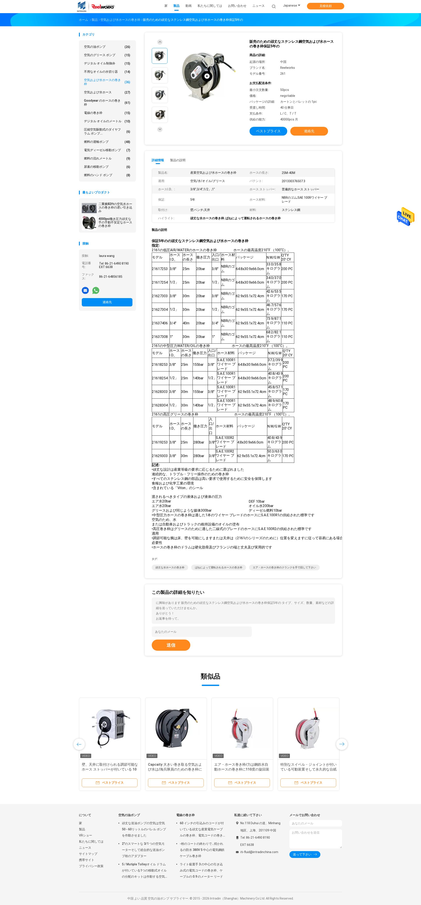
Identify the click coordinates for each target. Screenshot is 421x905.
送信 (171, 645)
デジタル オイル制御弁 (107, 63)
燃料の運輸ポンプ (107, 142)
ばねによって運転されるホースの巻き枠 (218, 567)
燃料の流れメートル (107, 158)
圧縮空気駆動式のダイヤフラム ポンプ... (107, 131)
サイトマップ (88, 854)
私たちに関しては (91, 841)
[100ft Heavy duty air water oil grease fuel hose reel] (207, 76)
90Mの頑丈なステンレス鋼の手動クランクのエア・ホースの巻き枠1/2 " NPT (176, 769)
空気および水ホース (107, 92)
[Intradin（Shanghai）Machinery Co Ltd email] (85, 290)
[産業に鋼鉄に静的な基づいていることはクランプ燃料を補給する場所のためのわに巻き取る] (110, 728)
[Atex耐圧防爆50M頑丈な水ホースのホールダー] (242, 728)
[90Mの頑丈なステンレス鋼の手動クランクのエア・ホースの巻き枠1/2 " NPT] (176, 728)
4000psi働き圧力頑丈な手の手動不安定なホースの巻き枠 (115, 222)
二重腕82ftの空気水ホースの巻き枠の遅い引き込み (115, 207)
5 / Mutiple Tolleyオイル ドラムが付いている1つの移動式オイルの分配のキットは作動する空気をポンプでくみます (144, 871)
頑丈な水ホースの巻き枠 (169, 567)
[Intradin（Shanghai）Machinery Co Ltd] (96, 6)
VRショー (85, 835)
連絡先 (107, 302)
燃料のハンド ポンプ (107, 175)
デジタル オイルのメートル (107, 121)
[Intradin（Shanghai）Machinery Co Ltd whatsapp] (95, 290)
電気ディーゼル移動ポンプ (107, 150)
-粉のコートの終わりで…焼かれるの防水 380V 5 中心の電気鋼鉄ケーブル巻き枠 (202, 850)
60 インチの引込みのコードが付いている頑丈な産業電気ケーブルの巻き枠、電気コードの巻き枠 (202, 829)
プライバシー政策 (91, 866)
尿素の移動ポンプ (107, 167)
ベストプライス (268, 131)
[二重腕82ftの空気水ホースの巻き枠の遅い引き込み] (89, 208)
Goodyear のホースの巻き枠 (107, 102)
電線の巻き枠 (107, 113)
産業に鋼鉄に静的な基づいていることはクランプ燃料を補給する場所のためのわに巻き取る (110, 769)
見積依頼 (325, 6)
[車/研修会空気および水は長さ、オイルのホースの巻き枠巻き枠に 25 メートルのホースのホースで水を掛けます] (308, 728)
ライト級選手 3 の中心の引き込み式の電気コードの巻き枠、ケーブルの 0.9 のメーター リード (201, 870)
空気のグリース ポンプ (107, 55)
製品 (82, 829)
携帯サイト (86, 860)
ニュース (85, 847)
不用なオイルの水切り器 (107, 72)
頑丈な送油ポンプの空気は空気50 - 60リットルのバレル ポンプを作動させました (144, 829)
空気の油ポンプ (107, 47)
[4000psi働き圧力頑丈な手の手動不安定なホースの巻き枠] (89, 223)
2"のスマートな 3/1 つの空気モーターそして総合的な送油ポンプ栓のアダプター (143, 850)
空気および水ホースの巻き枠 (107, 82)
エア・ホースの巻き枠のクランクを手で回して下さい (284, 567)
